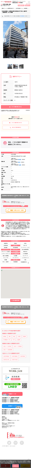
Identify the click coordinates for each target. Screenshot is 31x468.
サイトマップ (4, 427)
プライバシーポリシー (6, 424)
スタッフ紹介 (4, 418)
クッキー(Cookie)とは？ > (9, 462)
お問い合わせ (22, 5)
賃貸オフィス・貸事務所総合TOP (8, 8)
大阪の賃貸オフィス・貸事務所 (21, 8)
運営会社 (3, 416)
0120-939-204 (7, 4)
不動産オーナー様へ (5, 419)
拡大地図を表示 (16, 300)
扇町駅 (19, 162)
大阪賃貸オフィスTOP (12, 393)
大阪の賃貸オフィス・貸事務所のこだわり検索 (10, 401)
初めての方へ (4, 417)
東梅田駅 (19, 159)
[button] (27, 40)
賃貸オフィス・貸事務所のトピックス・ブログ (10, 420)
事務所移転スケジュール (6, 426)
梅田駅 (20, 164)
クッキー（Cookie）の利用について (8, 425)
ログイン (28, 5)
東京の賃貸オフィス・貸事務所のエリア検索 (10, 411)
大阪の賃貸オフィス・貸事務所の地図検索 (10, 400)
